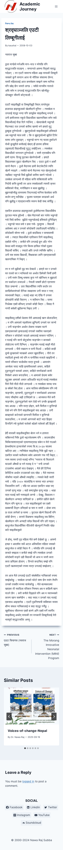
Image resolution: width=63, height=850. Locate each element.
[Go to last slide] (9, 716)
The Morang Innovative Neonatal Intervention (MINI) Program (47, 646)
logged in (28, 781)
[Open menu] (56, 6)
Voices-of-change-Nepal (27, 731)
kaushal (12, 45)
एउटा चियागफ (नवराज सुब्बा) (15, 639)
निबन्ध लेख (9, 23)
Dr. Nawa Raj (17, 737)
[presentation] (31, 706)
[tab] (25, 748)
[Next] (54, 716)
